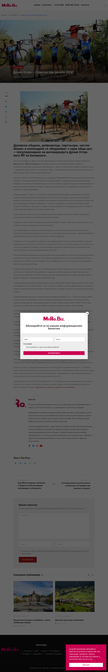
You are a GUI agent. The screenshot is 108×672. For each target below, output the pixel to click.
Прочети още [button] (87, 659)
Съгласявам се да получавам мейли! (42, 347)
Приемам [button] (86, 665)
